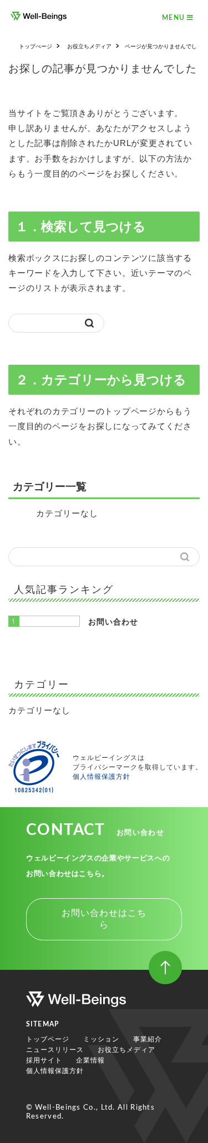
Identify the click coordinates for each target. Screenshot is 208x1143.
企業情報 (90, 1060)
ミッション (101, 1039)
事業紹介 (147, 1039)
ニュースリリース (55, 1050)
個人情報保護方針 (101, 777)
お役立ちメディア (126, 1050)
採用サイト (44, 1060)
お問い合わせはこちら (104, 918)
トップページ (47, 1039)
